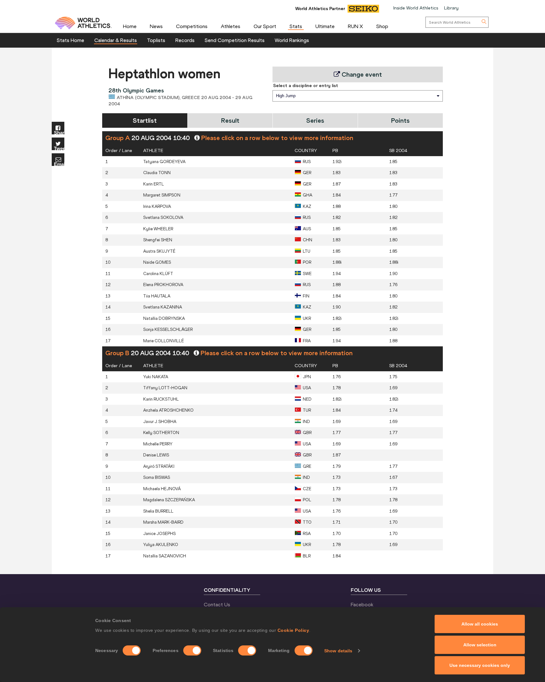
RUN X (355, 26)
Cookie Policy (293, 630)
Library (451, 8)
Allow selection (479, 644)
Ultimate (325, 26)
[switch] (192, 650)
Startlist (145, 120)
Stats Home (70, 40)
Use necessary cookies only (479, 665)
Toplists (156, 40)
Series (315, 120)
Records (185, 40)
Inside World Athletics (415, 8)
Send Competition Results (235, 40)
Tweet (59, 148)
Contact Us (217, 604)
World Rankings (292, 40)
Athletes (230, 26)
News (156, 26)
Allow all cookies (479, 623)
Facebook (362, 604)
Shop (382, 26)
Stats (296, 26)
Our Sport (265, 26)
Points (400, 120)
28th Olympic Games (136, 90)
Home (130, 26)
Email (59, 164)
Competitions (192, 26)
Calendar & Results (115, 40)
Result (230, 120)
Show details (338, 650)
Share (59, 132)
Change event (361, 74)
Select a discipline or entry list (305, 85)
